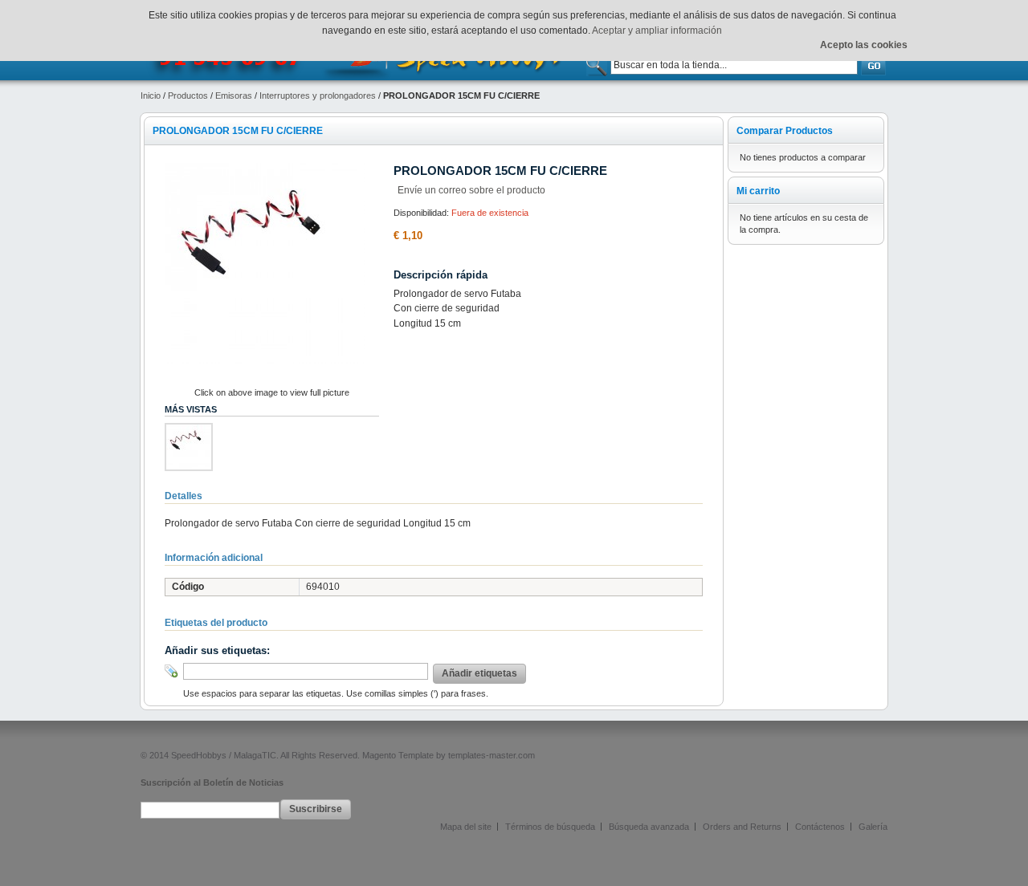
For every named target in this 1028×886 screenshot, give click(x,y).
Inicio (151, 95)
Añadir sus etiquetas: (217, 650)
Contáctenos (820, 826)
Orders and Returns (742, 826)
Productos (188, 95)
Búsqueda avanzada (649, 826)
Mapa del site (466, 826)
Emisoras (233, 95)
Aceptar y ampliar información (657, 30)
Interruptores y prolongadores (317, 95)
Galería (873, 826)
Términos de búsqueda (550, 826)
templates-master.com (491, 755)
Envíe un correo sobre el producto (471, 190)
